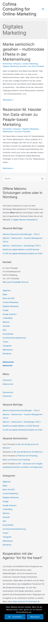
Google (5, 310)
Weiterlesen (35, 617)
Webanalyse (8, 131)
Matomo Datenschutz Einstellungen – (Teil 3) (21, 234)
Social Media (8, 334)
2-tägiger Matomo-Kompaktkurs (24, 220)
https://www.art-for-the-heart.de (26, 601)
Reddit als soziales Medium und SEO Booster (21, 249)
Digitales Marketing (10, 66)
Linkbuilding (7, 318)
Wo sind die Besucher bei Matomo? (28, 452)
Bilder (5, 294)
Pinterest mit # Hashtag (27, 456)
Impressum (7, 365)
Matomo (6, 322)
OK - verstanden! (15, 617)
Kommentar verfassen (12, 64)
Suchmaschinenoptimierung (14, 338)
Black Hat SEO (9, 298)
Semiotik (22, 66)
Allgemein (7, 290)
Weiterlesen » (8, 100)
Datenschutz (8, 362)
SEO (4, 330)
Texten (5, 342)
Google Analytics (10, 314)
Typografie (7, 346)
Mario (5, 460)
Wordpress (7, 354)
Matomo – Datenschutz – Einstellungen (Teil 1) (22, 246)
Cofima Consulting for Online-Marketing (19, 9)
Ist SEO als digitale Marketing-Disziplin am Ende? (23, 253)
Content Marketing (30, 64)
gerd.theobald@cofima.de (17, 282)
